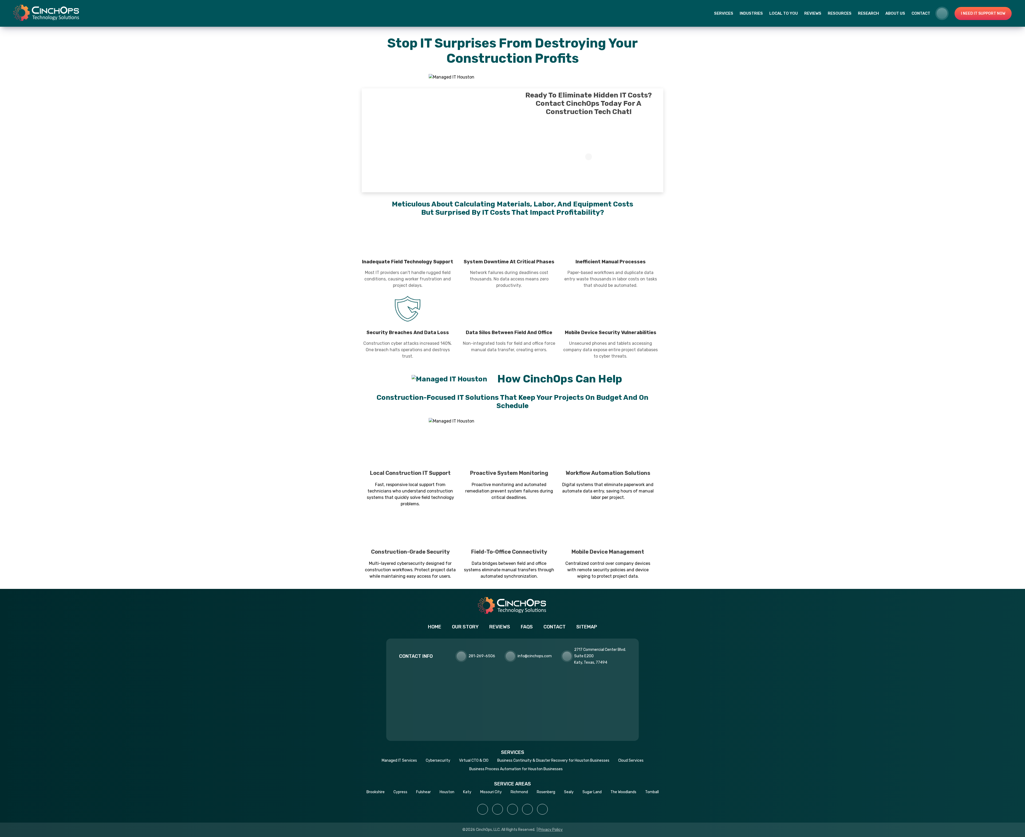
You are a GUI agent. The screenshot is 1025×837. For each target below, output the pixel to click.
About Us (895, 13)
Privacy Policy (550, 829)
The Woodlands (623, 792)
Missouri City (491, 792)
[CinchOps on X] (512, 809)
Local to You (783, 13)
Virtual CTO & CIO (473, 760)
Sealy (569, 792)
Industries (751, 13)
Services (723, 13)
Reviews (812, 13)
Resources (839, 13)
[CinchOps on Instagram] (497, 809)
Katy (467, 792)
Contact (921, 13)
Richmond (519, 792)
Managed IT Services (399, 760)
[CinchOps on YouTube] (527, 809)
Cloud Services (631, 760)
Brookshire (375, 792)
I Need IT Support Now (983, 13)
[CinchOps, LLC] (46, 12)
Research (868, 13)
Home (434, 627)
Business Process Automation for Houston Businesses (516, 769)
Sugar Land (592, 792)
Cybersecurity (438, 760)
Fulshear (423, 792)
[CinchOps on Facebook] (482, 809)
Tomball (652, 792)
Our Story (465, 627)
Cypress (400, 792)
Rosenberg (546, 792)
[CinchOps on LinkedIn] (542, 809)
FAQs (527, 627)
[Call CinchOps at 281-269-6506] (946, 13)
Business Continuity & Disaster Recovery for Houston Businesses (553, 760)
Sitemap (586, 627)
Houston (447, 792)
